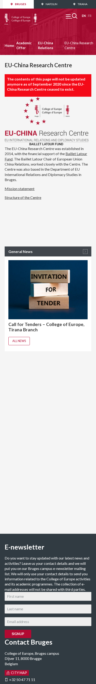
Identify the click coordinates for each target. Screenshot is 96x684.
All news (19, 341)
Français (89, 15)
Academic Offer (23, 45)
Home (9, 46)
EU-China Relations (45, 45)
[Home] (21, 15)
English (84, 15)
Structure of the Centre (23, 197)
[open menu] (71, 16)
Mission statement (19, 188)
